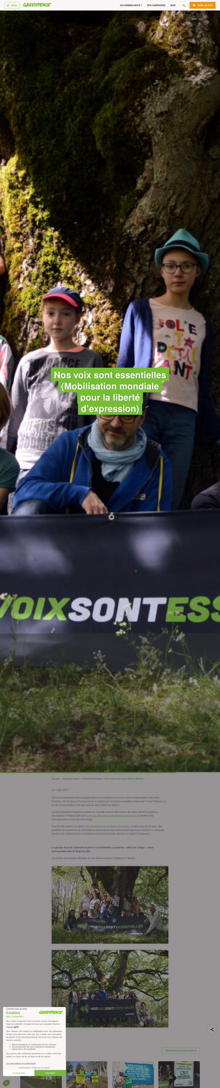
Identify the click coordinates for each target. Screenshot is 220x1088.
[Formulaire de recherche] (184, 5)
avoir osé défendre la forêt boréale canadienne (111, 815)
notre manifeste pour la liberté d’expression (107, 826)
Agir (172, 5)
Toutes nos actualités (179, 1050)
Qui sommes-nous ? (131, 5)
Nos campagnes (156, 5)
